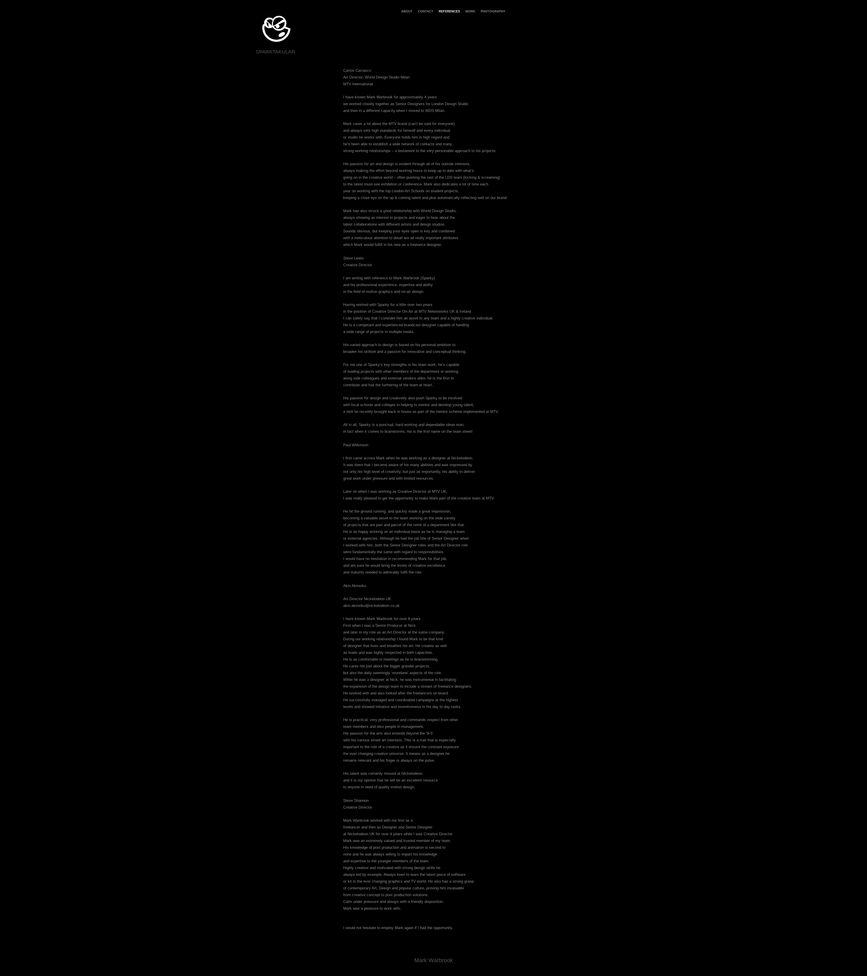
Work (470, 11)
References (449, 11)
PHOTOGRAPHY (493, 11)
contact (425, 11)
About (407, 11)
